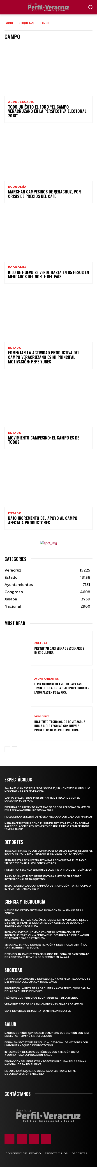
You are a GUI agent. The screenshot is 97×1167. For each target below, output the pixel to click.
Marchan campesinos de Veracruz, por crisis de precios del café (44, 194)
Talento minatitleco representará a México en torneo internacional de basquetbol (43, 878)
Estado (15, 347)
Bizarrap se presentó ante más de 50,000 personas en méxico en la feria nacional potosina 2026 (47, 809)
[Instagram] (22, 1139)
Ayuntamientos (46, 679)
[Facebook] (9, 1139)
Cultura (40, 643)
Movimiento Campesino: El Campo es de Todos (43, 440)
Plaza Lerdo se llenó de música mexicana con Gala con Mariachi (48, 816)
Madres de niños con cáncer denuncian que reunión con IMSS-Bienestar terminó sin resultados (47, 1034)
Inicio (9, 23)
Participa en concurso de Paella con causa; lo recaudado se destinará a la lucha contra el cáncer (47, 980)
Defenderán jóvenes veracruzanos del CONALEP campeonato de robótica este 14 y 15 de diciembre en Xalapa (47, 956)
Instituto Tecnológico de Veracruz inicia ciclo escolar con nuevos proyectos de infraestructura (59, 725)
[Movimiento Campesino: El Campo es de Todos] (48, 400)
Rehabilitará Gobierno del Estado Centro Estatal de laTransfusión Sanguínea (40, 1072)
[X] (34, 1139)
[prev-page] (7, 749)
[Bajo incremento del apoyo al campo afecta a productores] (48, 481)
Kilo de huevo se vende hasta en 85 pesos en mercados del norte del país (48, 274)
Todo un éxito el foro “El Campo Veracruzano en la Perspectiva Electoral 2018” (47, 111)
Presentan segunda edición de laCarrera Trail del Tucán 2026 (48, 869)
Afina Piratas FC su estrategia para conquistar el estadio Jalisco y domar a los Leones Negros (46, 862)
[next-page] (14, 749)
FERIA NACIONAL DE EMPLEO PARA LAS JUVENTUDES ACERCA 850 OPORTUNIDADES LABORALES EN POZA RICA (61, 687)
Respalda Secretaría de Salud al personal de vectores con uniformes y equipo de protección (46, 1044)
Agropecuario (21, 102)
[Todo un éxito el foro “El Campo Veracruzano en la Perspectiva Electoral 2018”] (48, 69)
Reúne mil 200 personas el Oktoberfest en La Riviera (41, 997)
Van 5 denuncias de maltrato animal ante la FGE (38, 1010)
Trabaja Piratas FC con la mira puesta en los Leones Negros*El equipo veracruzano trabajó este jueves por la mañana (48, 852)
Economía (17, 187)
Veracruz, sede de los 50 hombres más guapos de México (44, 1004)
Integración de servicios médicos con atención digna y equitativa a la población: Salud (42, 1053)
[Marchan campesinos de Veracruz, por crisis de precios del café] (48, 154)
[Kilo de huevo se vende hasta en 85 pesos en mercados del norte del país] (48, 235)
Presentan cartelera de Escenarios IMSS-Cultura (59, 650)
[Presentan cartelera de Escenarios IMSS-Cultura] (18, 648)
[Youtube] (46, 1139)
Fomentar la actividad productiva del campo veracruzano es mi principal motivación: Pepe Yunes (43, 357)
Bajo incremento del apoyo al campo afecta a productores (42, 520)
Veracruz (41, 716)
